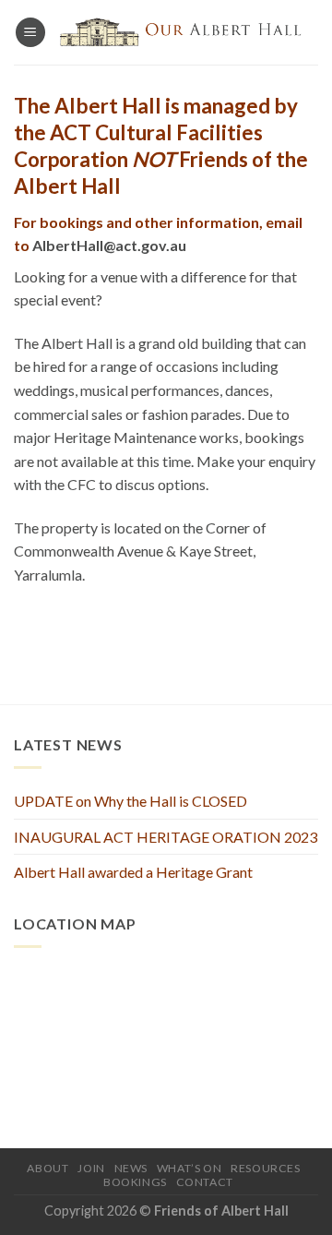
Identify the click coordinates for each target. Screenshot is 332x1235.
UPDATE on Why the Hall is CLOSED (130, 800)
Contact (204, 1182)
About (47, 1168)
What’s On (189, 1168)
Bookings (135, 1182)
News (131, 1168)
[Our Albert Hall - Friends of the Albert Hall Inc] (182, 32)
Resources (266, 1168)
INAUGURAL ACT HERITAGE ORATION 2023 (165, 836)
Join (90, 1168)
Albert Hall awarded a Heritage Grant (133, 872)
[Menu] (30, 33)
